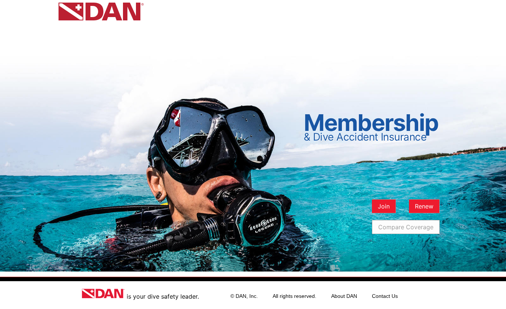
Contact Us (385, 296)
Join (384, 206)
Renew (424, 206)
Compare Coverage (405, 227)
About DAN (344, 296)
